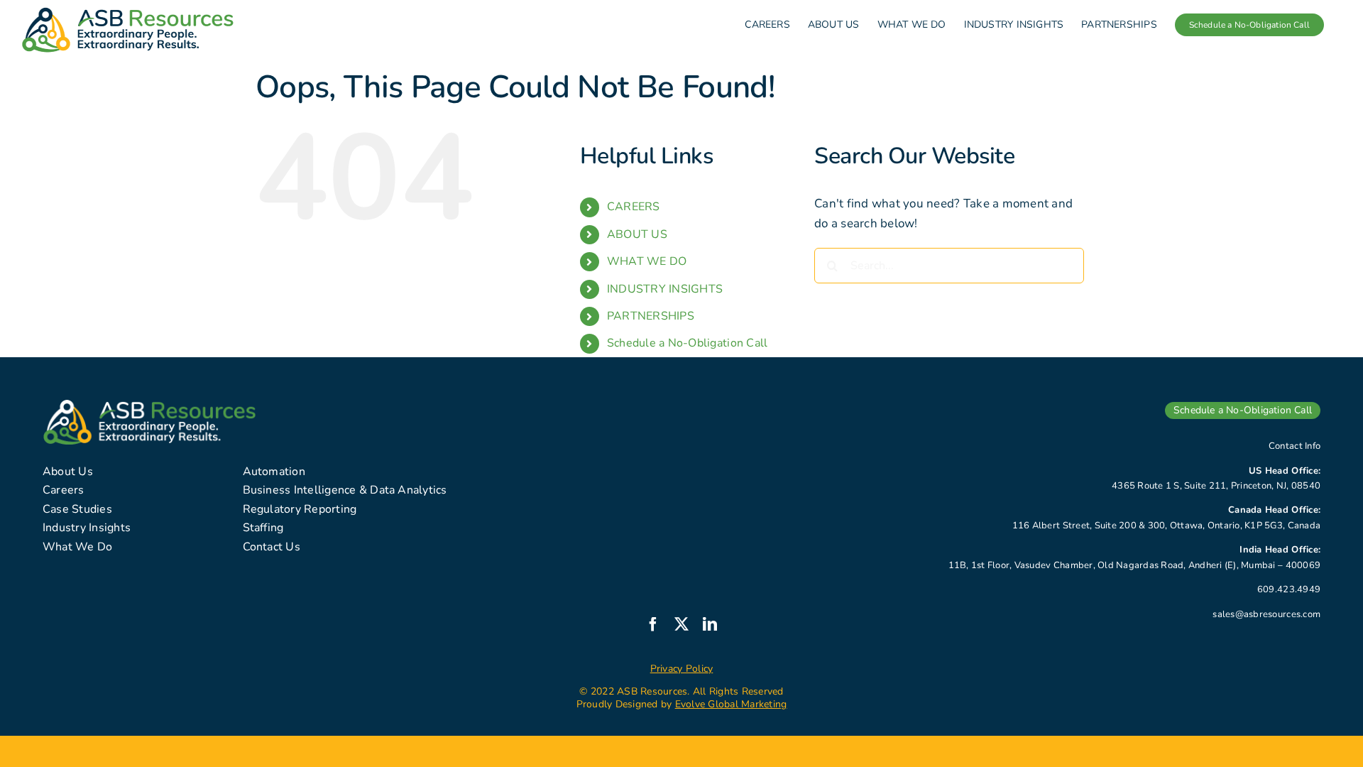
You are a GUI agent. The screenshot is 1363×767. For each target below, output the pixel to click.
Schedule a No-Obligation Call (687, 343)
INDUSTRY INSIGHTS (665, 289)
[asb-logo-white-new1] (149, 406)
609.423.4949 (1288, 589)
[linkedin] (710, 624)
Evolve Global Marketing (731, 704)
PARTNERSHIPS (650, 316)
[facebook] (653, 624)
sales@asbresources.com (1266, 614)
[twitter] (681, 624)
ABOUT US (637, 234)
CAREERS (633, 206)
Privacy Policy (681, 668)
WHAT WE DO (647, 261)
